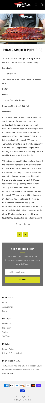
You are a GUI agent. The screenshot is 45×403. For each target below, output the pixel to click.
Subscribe (22, 279)
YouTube (6, 336)
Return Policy (8, 349)
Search (5, 311)
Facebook (6, 323)
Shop (4, 302)
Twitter (5, 332)
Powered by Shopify (22, 397)
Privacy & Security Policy (13, 353)
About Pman (7, 307)
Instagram (6, 328)
